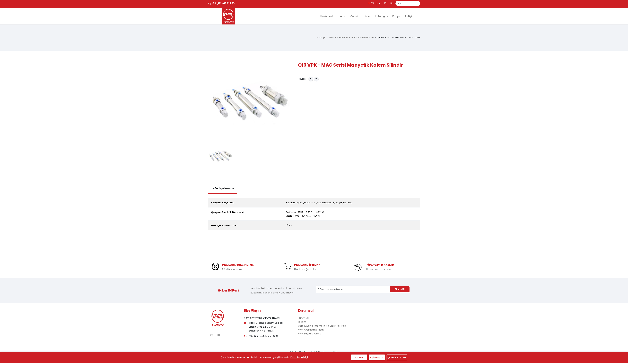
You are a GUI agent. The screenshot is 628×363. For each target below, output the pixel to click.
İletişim (409, 16)
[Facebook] (311, 79)
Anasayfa (321, 37)
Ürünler (366, 16)
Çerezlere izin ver (396, 357)
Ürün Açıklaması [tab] (222, 188)
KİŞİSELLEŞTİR (376, 357)
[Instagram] (385, 3)
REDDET (359, 357)
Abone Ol (399, 289)
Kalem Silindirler (366, 37)
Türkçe (375, 3)
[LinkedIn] (391, 3)
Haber (342, 16)
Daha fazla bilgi (299, 357)
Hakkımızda (327, 16)
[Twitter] (316, 79)
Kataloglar (381, 16)
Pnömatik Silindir (347, 37)
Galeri (354, 16)
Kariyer (396, 16)
